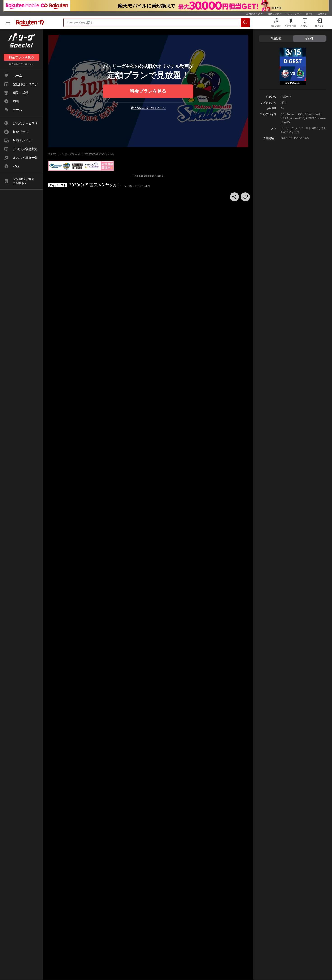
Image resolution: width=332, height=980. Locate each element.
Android (291, 114)
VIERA (284, 118)
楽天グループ (253, 13)
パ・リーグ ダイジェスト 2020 (299, 128)
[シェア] (234, 196)
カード (309, 13)
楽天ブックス (274, 13)
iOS (300, 114)
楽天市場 (322, 13)
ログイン (21, 64)
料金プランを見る (148, 91)
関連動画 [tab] (276, 38)
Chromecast (312, 114)
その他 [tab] (309, 38)
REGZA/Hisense (316, 118)
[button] (245, 196)
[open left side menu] (8, 22)
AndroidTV (297, 118)
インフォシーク (294, 13)
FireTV (286, 122)
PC (282, 114)
